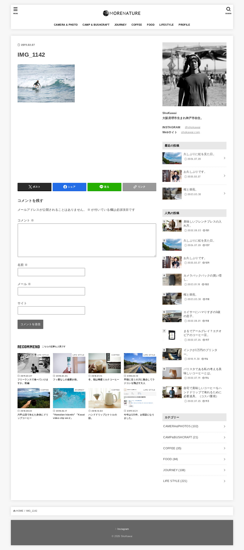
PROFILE (184, 24)
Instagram (123, 529)
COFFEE (137, 24)
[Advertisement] (50, 141)
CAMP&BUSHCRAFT (180, 437)
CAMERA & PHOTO (66, 24)
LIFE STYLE (175, 481)
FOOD (150, 24)
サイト (22, 303)
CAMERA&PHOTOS (180, 426)
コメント (26, 220)
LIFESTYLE (166, 24)
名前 (23, 264)
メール (24, 284)
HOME (19, 511)
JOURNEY (120, 24)
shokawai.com (190, 132)
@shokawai (192, 127)
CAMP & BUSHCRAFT (96, 24)
